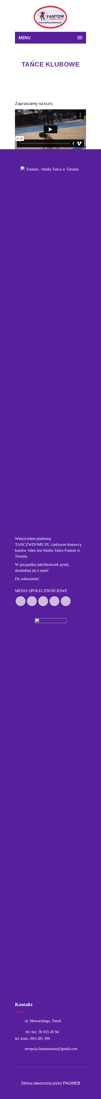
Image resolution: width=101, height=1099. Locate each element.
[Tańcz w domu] (50, 17)
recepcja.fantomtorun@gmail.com (51, 1049)
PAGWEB (71, 1083)
